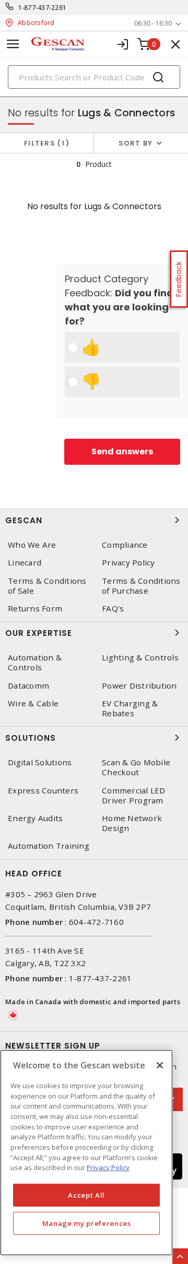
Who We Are (32, 545)
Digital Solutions (40, 762)
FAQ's (113, 608)
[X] (159, 1065)
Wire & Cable (33, 703)
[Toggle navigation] (13, 44)
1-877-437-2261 (42, 7)
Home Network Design (132, 823)
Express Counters (43, 791)
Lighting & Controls (140, 658)
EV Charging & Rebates (130, 708)
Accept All (86, 1195)
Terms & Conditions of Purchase (141, 586)
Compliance (125, 545)
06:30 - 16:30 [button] (153, 23)
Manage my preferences (86, 1223)
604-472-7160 (96, 922)
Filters (44, 143)
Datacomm (28, 686)
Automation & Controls (35, 662)
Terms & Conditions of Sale (47, 586)
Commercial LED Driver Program (134, 795)
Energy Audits (35, 818)
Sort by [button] (136, 143)
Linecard (24, 563)
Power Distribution (139, 686)
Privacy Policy (128, 563)
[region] (86, 1153)
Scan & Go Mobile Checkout (136, 767)
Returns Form (35, 608)
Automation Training (48, 846)
